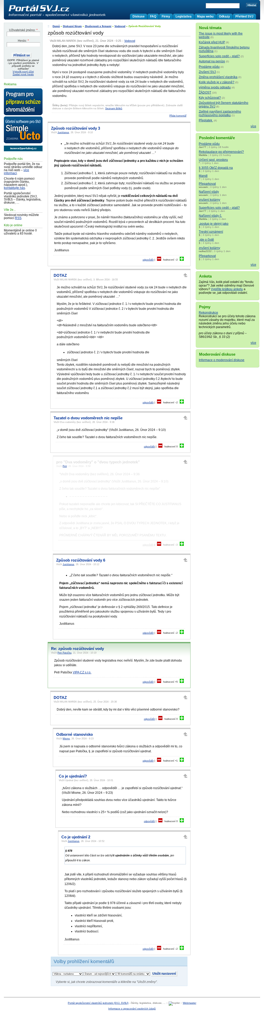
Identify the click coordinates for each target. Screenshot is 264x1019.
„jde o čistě (206, 239)
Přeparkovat (207, 184)
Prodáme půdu (209, 67)
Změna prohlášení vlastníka (218, 77)
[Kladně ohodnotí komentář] (181, 259)
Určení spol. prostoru (213, 160)
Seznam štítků (113, 108)
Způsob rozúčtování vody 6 (80, 560)
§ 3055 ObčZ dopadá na (216, 168)
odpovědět (148, 259)
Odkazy (224, 16)
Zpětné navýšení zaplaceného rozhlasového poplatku (220, 113)
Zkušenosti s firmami (98, 26)
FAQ (153, 16)
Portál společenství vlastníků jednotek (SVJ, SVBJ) (98, 1002)
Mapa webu (205, 16)
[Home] (67, 16)
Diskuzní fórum (72, 26)
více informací (16, 172)
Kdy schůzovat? (210, 97)
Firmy (166, 16)
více (253, 126)
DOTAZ (60, 275)
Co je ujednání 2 (75, 837)
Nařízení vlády (209, 192)
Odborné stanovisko (74, 734)
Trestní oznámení (211, 231)
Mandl (203, 176)
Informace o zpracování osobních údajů (132, 1008)
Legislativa (184, 16)
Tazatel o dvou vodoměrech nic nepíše (88, 418)
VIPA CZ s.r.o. (82, 672)
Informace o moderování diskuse (221, 360)
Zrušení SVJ (207, 72)
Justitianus (63, 132)
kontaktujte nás (14, 187)
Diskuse (139, 16)
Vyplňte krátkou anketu (227, 289)
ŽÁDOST (205, 92)
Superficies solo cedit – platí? (219, 56)
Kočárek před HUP (212, 42)
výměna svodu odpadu (215, 87)
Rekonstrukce (208, 312)
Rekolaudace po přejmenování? (221, 152)
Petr (65, 466)
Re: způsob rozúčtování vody (77, 649)
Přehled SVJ (244, 16)
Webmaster (189, 1002)
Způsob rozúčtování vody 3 (75, 128)
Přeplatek (206, 120)
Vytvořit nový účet (23, 71)
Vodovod (119, 26)
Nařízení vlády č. (210, 216)
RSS (18, 218)
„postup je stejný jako (213, 223)
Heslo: (23, 40)
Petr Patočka (64, 653)
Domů (56, 26)
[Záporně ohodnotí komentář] (159, 259)
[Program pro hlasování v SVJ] (23, 102)
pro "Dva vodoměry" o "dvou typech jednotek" (98, 462)
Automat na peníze (212, 61)
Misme (66, 738)
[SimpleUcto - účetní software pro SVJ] (23, 130)
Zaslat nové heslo (23, 74)
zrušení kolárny (209, 200)
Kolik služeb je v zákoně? (216, 82)
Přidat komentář (177, 115)
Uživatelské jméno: (23, 30)
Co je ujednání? (73, 776)
